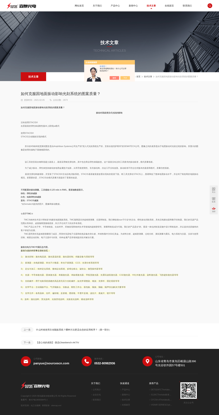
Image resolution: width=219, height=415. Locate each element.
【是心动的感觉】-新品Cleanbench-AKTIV (57, 342)
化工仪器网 (35, 405)
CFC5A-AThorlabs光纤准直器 (162, 400)
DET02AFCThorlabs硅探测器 (162, 390)
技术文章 (151, 5)
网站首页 (79, 5)
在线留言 (169, 5)
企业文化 (97, 395)
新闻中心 (133, 5)
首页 (138, 77)
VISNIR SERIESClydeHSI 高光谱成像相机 (162, 405)
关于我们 (97, 5)
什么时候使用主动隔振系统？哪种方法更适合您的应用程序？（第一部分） (73, 329)
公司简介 (97, 390)
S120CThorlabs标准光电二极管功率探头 (162, 395)
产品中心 (115, 5)
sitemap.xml (56, 405)
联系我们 (187, 5)
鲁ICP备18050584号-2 (38, 400)
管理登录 (46, 405)
